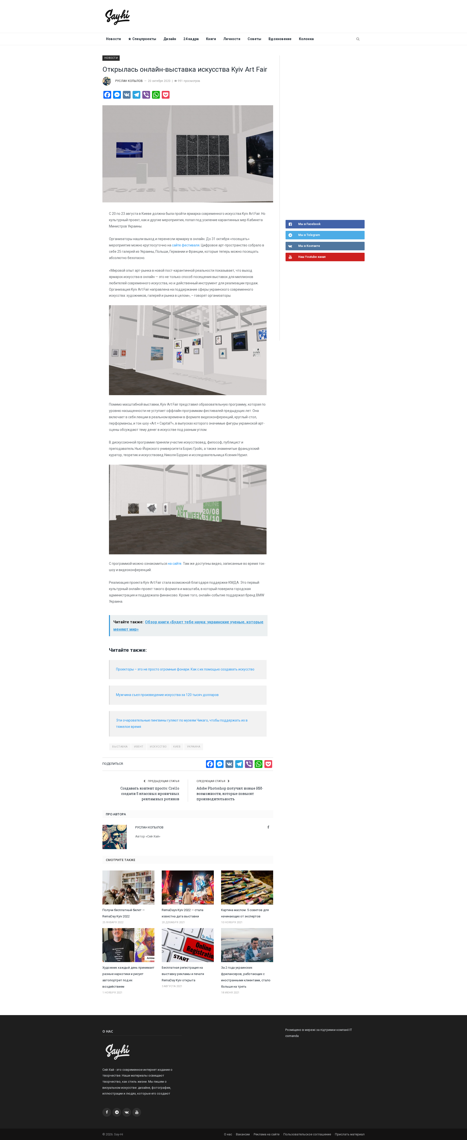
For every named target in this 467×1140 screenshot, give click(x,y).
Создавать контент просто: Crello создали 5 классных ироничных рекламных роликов (149, 793)
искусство (158, 746)
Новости (113, 39)
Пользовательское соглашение (307, 1134)
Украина (193, 746)
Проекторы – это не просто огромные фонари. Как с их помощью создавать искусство (185, 669)
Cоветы (254, 39)
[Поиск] (358, 39)
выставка (119, 746)
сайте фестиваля (185, 245)
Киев (176, 746)
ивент (139, 746)
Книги (211, 39)
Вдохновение (280, 39)
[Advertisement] (322, 137)
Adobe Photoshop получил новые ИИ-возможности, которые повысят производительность (230, 793)
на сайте (174, 564)
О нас (228, 1134)
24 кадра (191, 39)
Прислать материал (350, 1134)
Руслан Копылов (129, 81)
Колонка (306, 39)
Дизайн (169, 39)
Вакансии (243, 1134)
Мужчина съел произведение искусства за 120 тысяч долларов (167, 695)
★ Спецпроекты (142, 39)
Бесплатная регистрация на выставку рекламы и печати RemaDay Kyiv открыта (183, 974)
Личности (231, 39)
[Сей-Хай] (117, 16)
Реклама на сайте (266, 1134)
